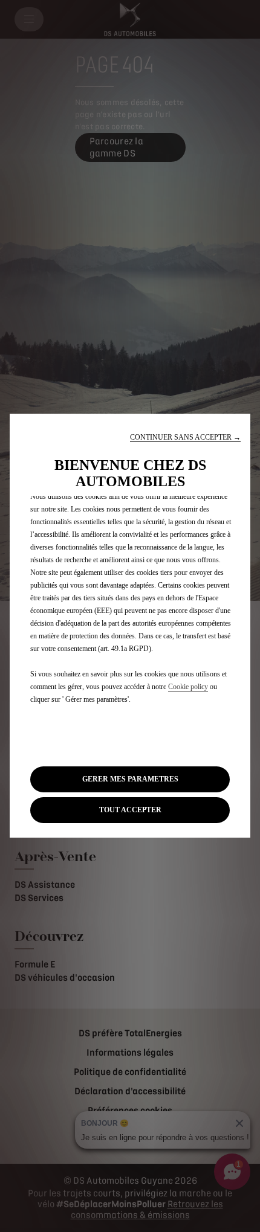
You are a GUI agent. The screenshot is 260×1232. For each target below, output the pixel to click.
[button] (185, 437)
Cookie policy (188, 686)
